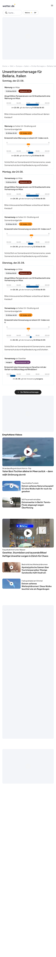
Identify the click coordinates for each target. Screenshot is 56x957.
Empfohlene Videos (12, 434)
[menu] (52, 5)
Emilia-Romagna (38, 66)
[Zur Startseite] (9, 5)
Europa (19, 66)
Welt (12, 66)
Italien (26, 66)
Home (4, 66)
